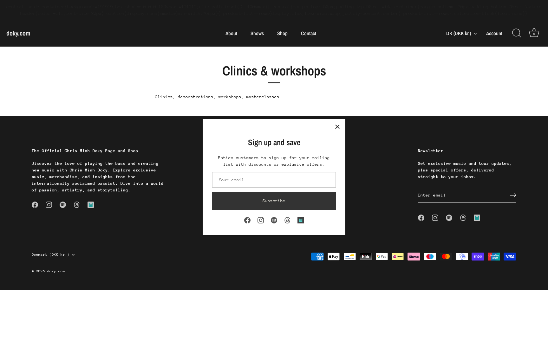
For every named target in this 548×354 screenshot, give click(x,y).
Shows (257, 33)
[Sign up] (513, 195)
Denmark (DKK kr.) (50, 255)
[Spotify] (274, 219)
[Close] (337, 127)
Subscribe (274, 200)
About (231, 33)
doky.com (18, 33)
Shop (282, 33)
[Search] (517, 33)
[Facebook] (247, 219)
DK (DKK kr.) (458, 33)
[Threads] (287, 219)
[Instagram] (261, 219)
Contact (308, 33)
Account (494, 33)
